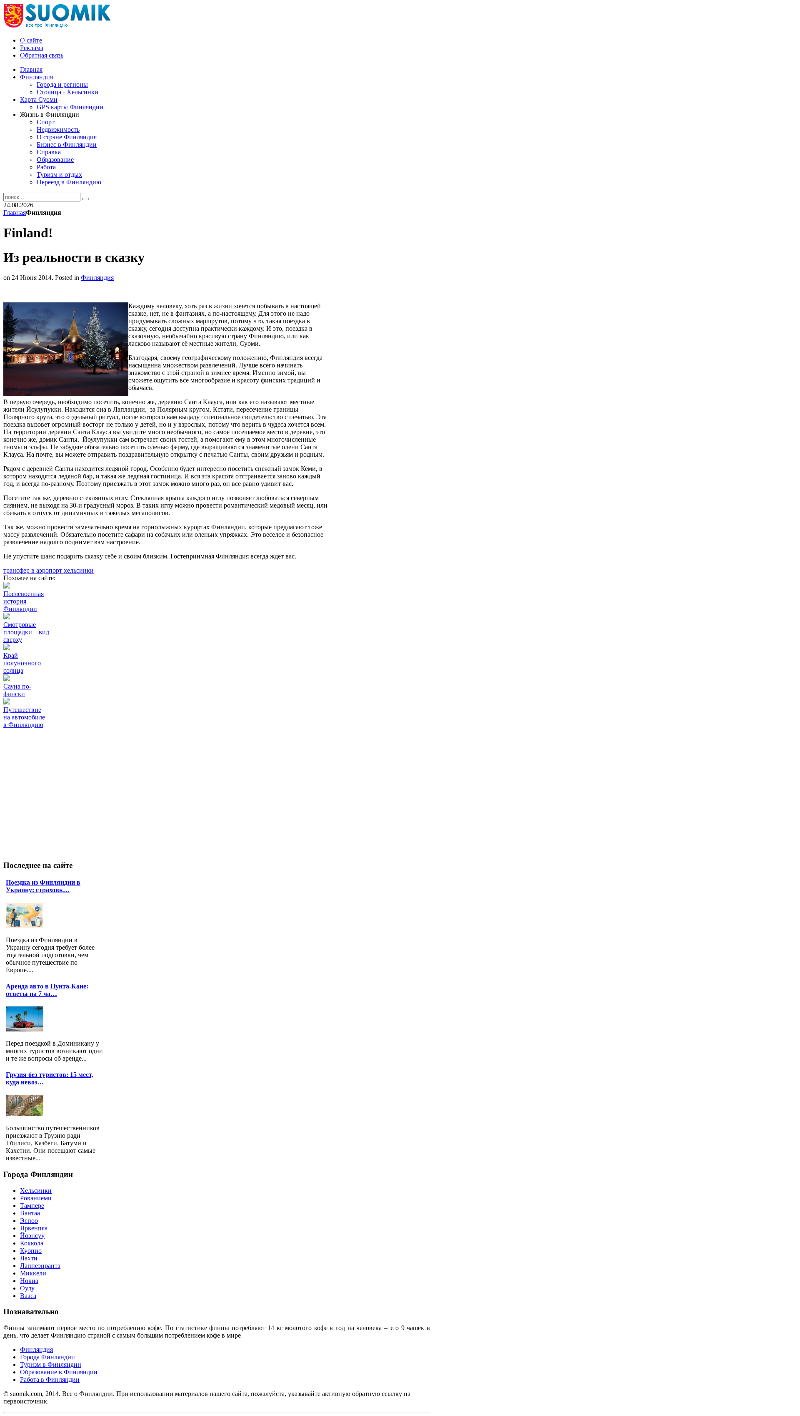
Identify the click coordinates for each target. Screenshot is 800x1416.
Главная (14, 212)
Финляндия (97, 277)
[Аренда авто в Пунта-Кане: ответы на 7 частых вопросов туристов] (27, 1029)
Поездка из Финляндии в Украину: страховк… (43, 886)
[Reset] (85, 199)
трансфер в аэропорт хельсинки (48, 570)
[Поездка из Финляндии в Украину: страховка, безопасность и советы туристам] (27, 925)
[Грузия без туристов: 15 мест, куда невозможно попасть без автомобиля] (27, 1113)
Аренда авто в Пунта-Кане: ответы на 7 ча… (47, 990)
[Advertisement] (155, 747)
